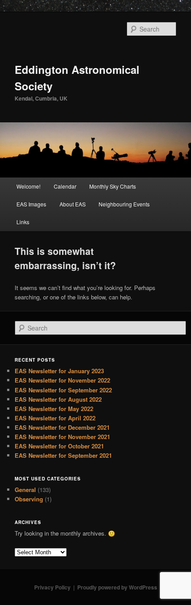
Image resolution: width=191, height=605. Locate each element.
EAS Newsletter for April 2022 (55, 418)
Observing (29, 499)
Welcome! (28, 186)
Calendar (65, 186)
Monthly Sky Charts (112, 186)
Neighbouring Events (124, 204)
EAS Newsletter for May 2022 (54, 408)
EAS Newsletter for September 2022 (63, 390)
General (25, 489)
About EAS (73, 204)
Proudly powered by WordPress (117, 587)
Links (22, 222)
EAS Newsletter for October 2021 (59, 446)
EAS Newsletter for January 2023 (59, 371)
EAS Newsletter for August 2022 (58, 399)
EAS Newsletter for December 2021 (62, 427)
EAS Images (31, 204)
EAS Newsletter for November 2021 (62, 436)
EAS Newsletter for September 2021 (63, 455)
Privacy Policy (52, 587)
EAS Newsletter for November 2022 (62, 380)
